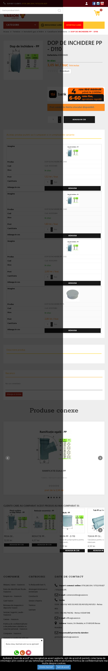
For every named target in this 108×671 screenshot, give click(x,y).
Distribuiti (65, 71)
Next (100, 458)
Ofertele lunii (73, 25)
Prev (7, 458)
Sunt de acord (63, 667)
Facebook (94, 3)
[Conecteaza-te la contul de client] (86, 3)
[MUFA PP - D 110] (72, 520)
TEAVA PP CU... (95, 536)
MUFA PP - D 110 (67, 536)
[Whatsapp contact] (16, 652)
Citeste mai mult (46, 667)
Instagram (98, 3)
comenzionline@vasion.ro (77, 595)
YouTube (102, 3)
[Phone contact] (22, 652)
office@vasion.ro (73, 618)
